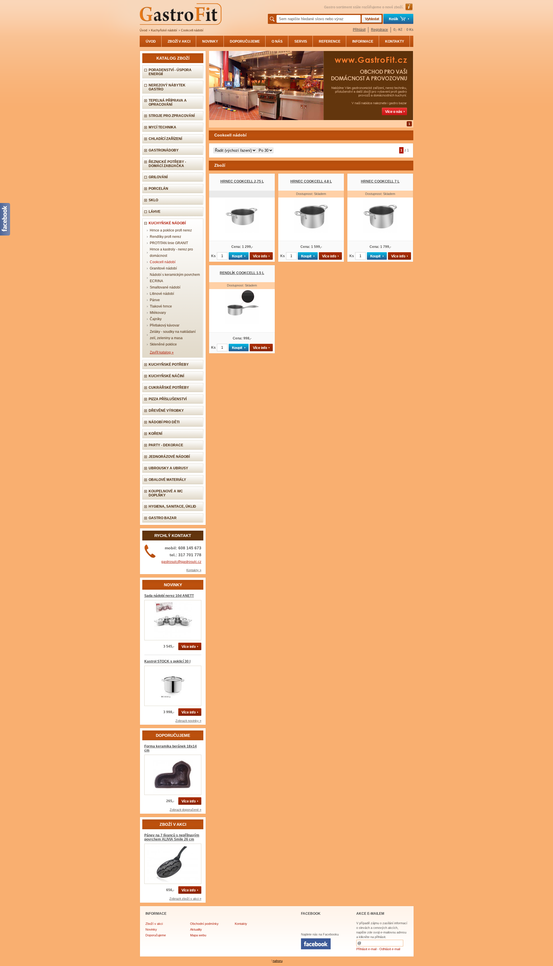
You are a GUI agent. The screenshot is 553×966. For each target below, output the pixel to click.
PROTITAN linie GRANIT (169, 243)
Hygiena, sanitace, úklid (172, 506)
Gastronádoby (164, 150)
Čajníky (156, 319)
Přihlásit (359, 30)
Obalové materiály (167, 480)
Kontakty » (193, 570)
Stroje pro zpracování (172, 116)
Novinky (151, 929)
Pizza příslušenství (168, 399)
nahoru (278, 961)
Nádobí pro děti (164, 422)
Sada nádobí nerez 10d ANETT (169, 596)
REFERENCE (329, 41)
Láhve (154, 212)
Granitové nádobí (163, 268)
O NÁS (277, 41)
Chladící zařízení (165, 139)
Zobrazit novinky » (188, 720)
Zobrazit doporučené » (185, 809)
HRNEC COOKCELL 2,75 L (242, 181)
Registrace (379, 30)
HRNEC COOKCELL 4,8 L (311, 181)
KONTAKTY (394, 41)
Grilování (158, 177)
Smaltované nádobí (165, 287)
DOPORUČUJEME (245, 41)
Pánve (155, 300)
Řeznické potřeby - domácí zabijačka (167, 164)
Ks (213, 256)
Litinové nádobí (162, 294)
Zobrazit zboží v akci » (185, 898)
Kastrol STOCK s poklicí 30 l (167, 661)
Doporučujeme (155, 935)
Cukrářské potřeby (169, 388)
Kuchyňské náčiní (166, 376)
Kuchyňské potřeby (169, 365)
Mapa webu (198, 935)
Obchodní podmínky (204, 923)
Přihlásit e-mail (366, 949)
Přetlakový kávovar (164, 325)
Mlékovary (158, 313)
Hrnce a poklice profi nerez (171, 230)
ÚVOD (151, 41)
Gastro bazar (163, 518)
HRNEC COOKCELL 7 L (380, 181)
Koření (155, 434)
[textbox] (318, 18)
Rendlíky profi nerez (165, 237)
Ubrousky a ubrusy (168, 468)
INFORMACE (362, 41)
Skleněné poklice (163, 344)
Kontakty (241, 923)
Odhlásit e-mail (389, 949)
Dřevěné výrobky (166, 411)
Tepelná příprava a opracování (168, 102)
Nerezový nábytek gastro (167, 87)
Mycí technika (162, 127)
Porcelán (158, 189)
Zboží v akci (154, 923)
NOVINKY (210, 41)
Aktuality (196, 929)
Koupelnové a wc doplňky (166, 493)
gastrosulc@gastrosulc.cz (181, 562)
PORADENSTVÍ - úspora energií (170, 72)
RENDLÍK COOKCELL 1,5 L (242, 273)
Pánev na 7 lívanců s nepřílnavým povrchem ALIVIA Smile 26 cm (171, 837)
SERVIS (300, 41)
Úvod (143, 30)
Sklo (153, 200)
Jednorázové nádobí (169, 457)
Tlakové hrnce (161, 306)
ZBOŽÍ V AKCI (179, 41)
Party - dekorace (166, 445)
